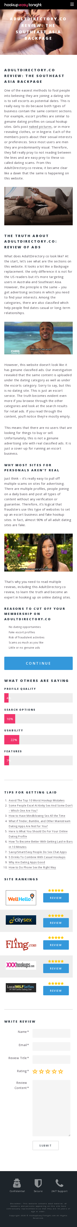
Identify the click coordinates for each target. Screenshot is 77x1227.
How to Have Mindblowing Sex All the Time (37, 816)
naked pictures (40, 126)
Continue (38, 663)
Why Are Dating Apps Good (27, 862)
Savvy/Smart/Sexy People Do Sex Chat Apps (38, 852)
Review (56, 898)
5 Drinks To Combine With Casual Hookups (37, 857)
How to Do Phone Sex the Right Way (32, 867)
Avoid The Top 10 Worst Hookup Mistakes (36, 800)
